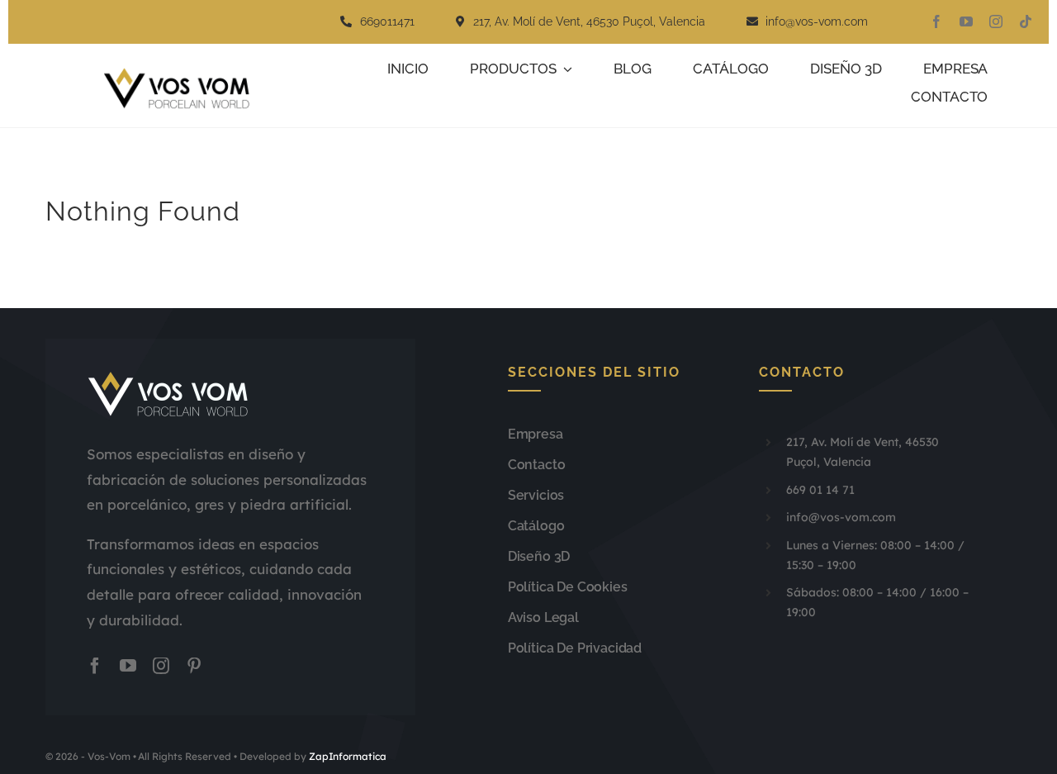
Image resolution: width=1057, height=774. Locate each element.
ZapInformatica (348, 756)
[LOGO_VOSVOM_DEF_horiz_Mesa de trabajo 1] (182, 74)
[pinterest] (194, 666)
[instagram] (995, 21)
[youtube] (966, 21)
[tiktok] (1025, 21)
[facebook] (936, 21)
